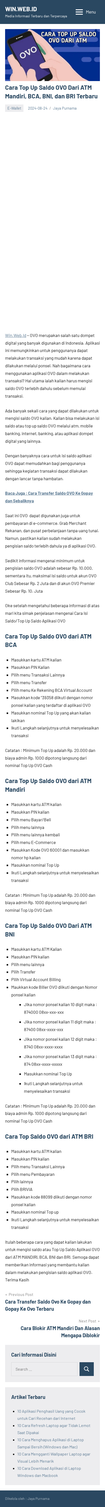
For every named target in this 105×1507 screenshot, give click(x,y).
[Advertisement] (52, 166)
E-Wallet (14, 108)
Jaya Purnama (65, 108)
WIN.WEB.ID (21, 8)
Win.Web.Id (15, 335)
